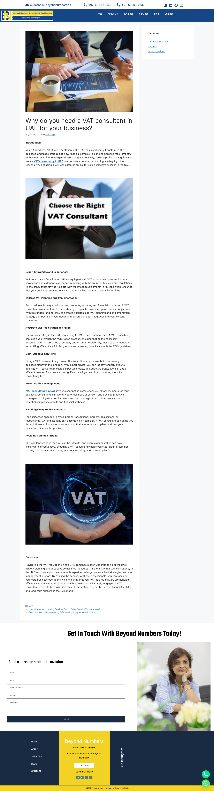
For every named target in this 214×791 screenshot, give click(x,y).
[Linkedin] (165, 5)
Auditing (153, 46)
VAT (31, 606)
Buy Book (128, 13)
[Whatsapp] (206, 783)
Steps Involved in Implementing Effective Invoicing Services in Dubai (62, 612)
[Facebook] (176, 5)
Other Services (156, 51)
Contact (169, 13)
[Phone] (206, 774)
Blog (156, 13)
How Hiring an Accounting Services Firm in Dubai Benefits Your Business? (64, 609)
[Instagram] (181, 5)
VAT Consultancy (158, 41)
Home (99, 13)
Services (143, 13)
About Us (113, 13)
